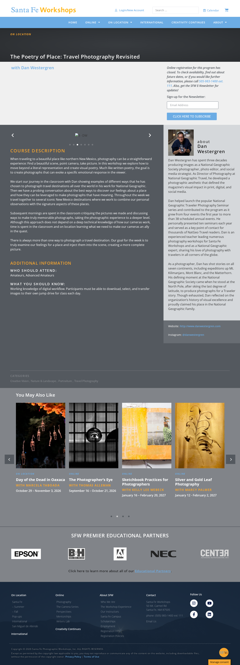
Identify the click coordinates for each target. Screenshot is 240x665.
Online (90, 22)
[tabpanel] (40, 457)
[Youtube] (209, 603)
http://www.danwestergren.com (200, 326)
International (152, 22)
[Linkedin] (209, 614)
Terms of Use (91, 656)
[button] (12, 135)
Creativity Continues (188, 22)
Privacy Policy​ (73, 656)
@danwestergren (193, 335)
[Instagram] (194, 603)
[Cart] (226, 10)
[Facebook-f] (194, 614)
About (218, 22)
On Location (118, 22)
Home (72, 22)
